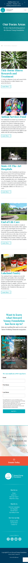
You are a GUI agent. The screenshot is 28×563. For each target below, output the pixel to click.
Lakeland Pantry (10, 273)
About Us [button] (13, 495)
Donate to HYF (14, 521)
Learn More (5, 86)
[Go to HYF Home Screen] (14, 476)
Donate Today (14, 462)
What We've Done (14, 498)
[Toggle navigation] (25, 10)
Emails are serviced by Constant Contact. (10, 407)
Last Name (6, 392)
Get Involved (14, 522)
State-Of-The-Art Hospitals (11, 167)
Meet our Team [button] (13, 497)
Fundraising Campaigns (10, 45)
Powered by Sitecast (14, 557)
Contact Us (14, 524)
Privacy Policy (11, 554)
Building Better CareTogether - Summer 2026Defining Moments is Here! (13, 3)
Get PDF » (14, 411)
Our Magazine (14, 509)
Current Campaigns (14, 507)
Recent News (14, 510)
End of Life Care (10, 222)
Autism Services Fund (13, 116)
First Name (6, 385)
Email (4, 377)
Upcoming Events (14, 512)
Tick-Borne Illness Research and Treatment (12, 73)
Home (14, 493)
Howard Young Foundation (19, 552)
